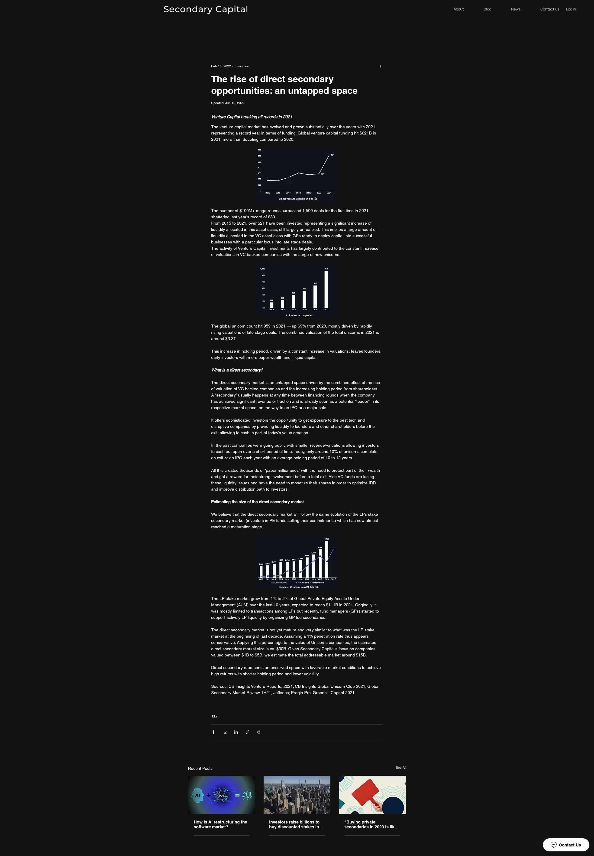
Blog (215, 716)
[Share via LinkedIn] (236, 732)
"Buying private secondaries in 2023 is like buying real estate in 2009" (370, 824)
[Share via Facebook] (213, 732)
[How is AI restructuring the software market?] (221, 795)
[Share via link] (247, 732)
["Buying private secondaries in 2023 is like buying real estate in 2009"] (372, 795)
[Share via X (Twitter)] (225, 732)
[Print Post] (259, 732)
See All (401, 767)
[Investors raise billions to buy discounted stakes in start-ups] (297, 795)
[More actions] (380, 66)
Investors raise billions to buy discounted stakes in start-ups (294, 824)
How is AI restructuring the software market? (220, 824)
